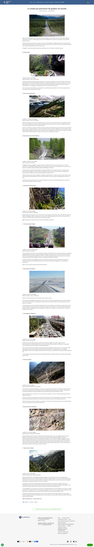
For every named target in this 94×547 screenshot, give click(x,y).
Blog (70, 519)
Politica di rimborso (62, 525)
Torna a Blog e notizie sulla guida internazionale (47, 509)
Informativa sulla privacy (63, 531)
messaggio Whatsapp (46, 524)
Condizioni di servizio (62, 527)
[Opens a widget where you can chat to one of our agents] (90, 545)
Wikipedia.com (29, 498)
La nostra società (65, 517)
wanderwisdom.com (37, 498)
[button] (88, 2)
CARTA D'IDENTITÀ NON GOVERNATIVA (66, 524)
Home (59, 517)
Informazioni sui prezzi (62, 519)
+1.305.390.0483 (50, 523)
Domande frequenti (62, 522)
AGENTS (69, 525)
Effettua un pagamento (62, 533)
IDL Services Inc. (55, 544)
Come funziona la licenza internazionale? (66, 521)
